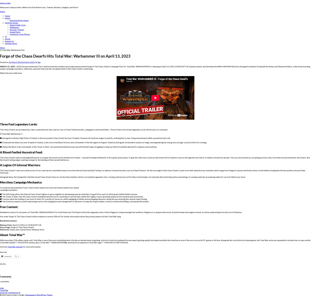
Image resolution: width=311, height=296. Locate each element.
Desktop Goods (11, 23)
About (7, 39)
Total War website (15, 247)
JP (6, 36)
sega (2, 288)
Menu (2, 11)
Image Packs (15, 32)
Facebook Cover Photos (20, 34)
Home (7, 16)
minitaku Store (11, 43)
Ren (39, 62)
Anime (7, 18)
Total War (4, 290)
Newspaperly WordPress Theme (38, 295)
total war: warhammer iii (10, 292)
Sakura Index (5, 3)
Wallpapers (14, 27)
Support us (9, 41)
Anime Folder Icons (18, 25)
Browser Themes (17, 29)
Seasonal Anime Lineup (19, 20)
